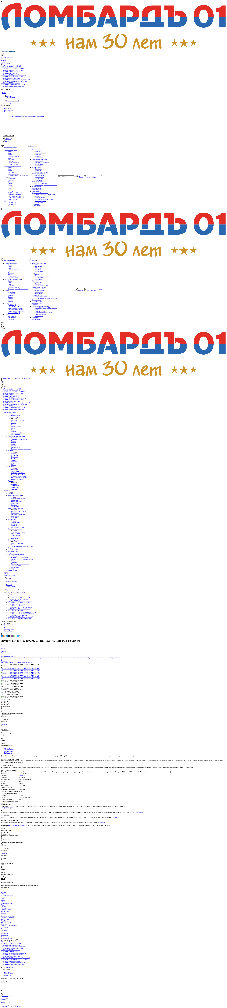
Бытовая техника (63, 658)
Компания (4, 930)
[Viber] (12, 636)
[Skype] (17, 636)
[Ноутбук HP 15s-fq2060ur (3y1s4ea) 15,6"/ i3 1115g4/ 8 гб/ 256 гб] (20, 669)
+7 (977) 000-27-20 (10, 83)
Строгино (4, 724)
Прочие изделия (5, 911)
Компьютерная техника (18, 498)
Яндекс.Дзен (8, 112)
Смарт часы (84, 658)
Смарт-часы (4, 924)
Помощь (3, 892)
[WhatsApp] (14, 636)
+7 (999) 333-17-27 (11, 67)
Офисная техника (53, 658)
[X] (9, 636)
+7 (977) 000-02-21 (13, 84)
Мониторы (22, 662)
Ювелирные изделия (17, 420)
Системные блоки (13, 662)
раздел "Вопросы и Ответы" (16, 825)
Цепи (2, 905)
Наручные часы (43, 658)
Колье (2, 901)
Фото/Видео (4, 921)
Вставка (13, 453)
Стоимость (14, 469)
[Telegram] (19, 636)
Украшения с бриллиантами (19, 439)
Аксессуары (29, 662)
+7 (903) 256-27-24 (12, 70)
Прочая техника (116, 658)
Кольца (3, 898)
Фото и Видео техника (31, 658)
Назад (11, 414)
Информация (8, 753)
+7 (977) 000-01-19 (15, 79)
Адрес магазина (9, 751)
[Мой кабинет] (1, 325)
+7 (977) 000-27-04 (10, 72)
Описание (7, 748)
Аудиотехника (15, 522)
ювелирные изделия (14, 415)
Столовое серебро (6, 909)
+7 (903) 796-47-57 (14, 81)
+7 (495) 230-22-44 (6, 63)
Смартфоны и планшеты (18, 511)
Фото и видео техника (18, 532)
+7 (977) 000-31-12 (12, 76)
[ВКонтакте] (2, 636)
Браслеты (3, 906)
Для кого (14, 484)
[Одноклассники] (4, 636)
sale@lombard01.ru (7, 104)
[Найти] (2, 55)
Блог (2, 893)
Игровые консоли (6, 922)
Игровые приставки (17, 543)
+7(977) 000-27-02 (13, 68)
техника (10, 493)
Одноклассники (9, 110)
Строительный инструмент (19, 557)
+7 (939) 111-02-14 (10, 78)
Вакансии (4, 937)
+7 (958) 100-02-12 (13, 75)
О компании (4, 933)
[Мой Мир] (7, 636)
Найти (3, 982)
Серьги (3, 900)
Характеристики (9, 749)
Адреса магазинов (6, 938)
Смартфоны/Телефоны (7, 917)
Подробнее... (140, 812)
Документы (4, 935)
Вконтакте (7, 108)
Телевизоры (107, 658)
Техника (3, 913)
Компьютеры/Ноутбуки (8, 916)
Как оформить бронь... (7, 807)
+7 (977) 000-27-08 (9, 73)
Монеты (3, 908)
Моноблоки (4, 662)
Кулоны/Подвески (6, 903)
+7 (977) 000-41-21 (12, 86)
